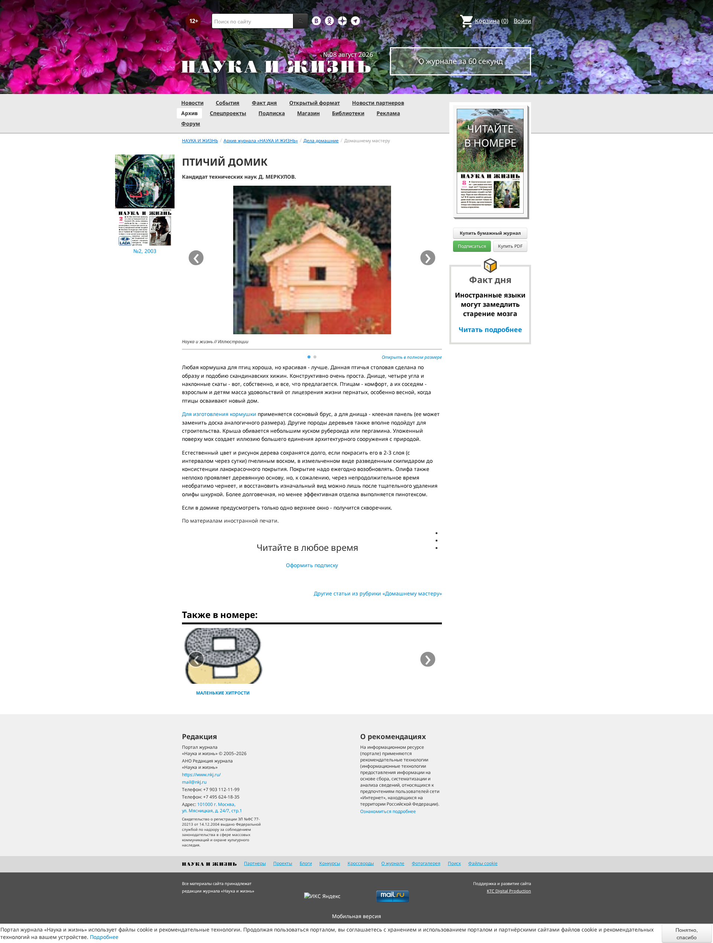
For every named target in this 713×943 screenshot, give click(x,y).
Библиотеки (348, 113)
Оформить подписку (312, 565)
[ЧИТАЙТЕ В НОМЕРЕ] (490, 87)
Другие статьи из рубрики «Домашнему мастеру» (378, 593)
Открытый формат (314, 102)
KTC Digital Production (509, 891)
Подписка (271, 113)
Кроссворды (361, 863)
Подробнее (104, 936)
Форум (190, 123)
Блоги (306, 863)
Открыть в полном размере (412, 357)
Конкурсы (329, 863)
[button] (308, 356)
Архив (189, 113)
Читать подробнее (490, 329)
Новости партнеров (378, 102)
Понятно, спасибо (686, 933)
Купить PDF (510, 246)
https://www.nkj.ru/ (201, 774)
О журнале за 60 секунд (461, 61)
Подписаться (472, 246)
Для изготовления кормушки (220, 413)
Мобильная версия (356, 916)
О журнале (392, 863)
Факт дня (264, 102)
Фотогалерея (426, 863)
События (228, 102)
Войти (522, 21)
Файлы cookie (483, 863)
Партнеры (255, 863)
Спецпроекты (228, 113)
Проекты (282, 863)
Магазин (308, 113)
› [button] (428, 257)
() (491, 21)
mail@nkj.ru (194, 782)
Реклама (388, 113)
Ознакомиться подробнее (388, 811)
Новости (192, 102)
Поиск (454, 863)
